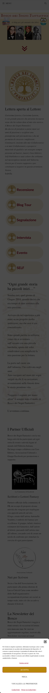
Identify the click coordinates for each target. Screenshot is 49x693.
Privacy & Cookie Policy (28, 690)
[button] (45, 641)
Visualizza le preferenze (24, 683)
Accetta (24, 669)
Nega (24, 676)
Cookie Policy (16, 690)
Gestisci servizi (23, 663)
